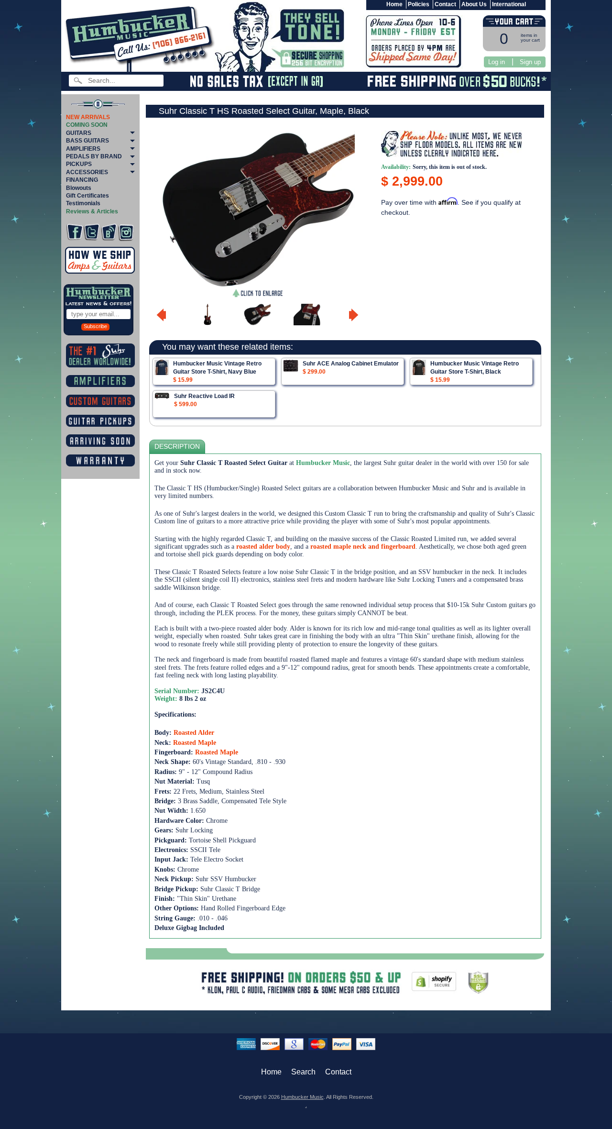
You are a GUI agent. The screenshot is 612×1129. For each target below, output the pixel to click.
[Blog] (109, 232)
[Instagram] (126, 232)
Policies (418, 4)
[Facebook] (74, 232)
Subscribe (95, 326)
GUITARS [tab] (78, 133)
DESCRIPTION (177, 446)
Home (394, 4)
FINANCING (82, 180)
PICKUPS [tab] (79, 164)
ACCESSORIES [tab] (87, 172)
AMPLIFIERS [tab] (83, 148)
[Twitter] (91, 232)
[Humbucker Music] (141, 37)
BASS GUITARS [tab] (87, 140)
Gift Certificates (87, 195)
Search (303, 1072)
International (509, 4)
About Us (474, 4)
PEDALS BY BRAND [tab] (94, 156)
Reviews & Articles (92, 211)
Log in (496, 62)
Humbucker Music (302, 1097)
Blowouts (78, 188)
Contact (445, 4)
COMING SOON (87, 125)
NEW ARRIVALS (88, 117)
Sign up (530, 62)
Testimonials (83, 203)
